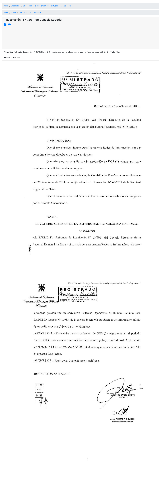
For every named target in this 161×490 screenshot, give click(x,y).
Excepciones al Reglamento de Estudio (40, 6)
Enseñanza (16, 6)
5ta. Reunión (35, 12)
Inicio (6, 6)
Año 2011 (23, 12)
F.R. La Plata (65, 6)
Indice (13, 12)
